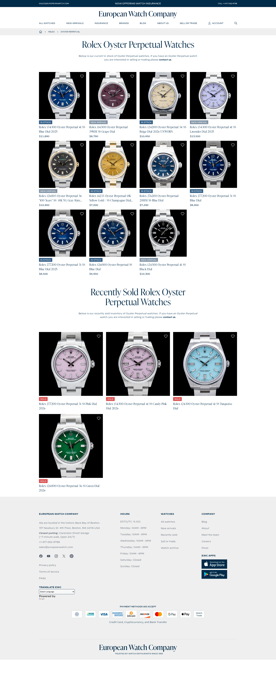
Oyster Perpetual (70, 32)
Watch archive (170, 548)
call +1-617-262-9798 (227, 3)
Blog (204, 521)
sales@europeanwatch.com (54, 3)
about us (163, 23)
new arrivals (75, 23)
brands (124, 23)
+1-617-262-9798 (49, 542)
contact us (165, 59)
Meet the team (210, 535)
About (205, 528)
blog (143, 23)
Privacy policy (47, 565)
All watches (168, 521)
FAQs (42, 578)
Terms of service (49, 571)
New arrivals (168, 528)
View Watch (62, 95)
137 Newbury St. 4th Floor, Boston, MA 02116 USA (69, 528)
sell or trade (188, 23)
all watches (47, 23)
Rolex (51, 32)
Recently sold (169, 535)
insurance (101, 23)
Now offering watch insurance (138, 3)
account (217, 23)
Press (205, 548)
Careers (206, 541)
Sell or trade (168, 541)
